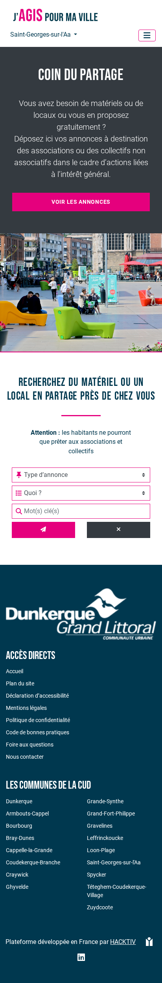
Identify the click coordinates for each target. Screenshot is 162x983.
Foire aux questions (29, 744)
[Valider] (43, 530)
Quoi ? (33, 493)
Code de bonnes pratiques (37, 732)
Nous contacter (25, 757)
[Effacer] (118, 530)
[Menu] (147, 35)
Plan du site (20, 683)
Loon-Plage (101, 850)
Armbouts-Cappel (27, 813)
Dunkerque (19, 801)
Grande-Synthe (105, 801)
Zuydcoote (100, 907)
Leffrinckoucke (105, 838)
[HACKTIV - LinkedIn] (81, 958)
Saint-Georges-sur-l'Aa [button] (41, 34)
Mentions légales (26, 708)
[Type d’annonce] (19, 475)
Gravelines (99, 826)
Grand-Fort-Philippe (111, 813)
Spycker (96, 874)
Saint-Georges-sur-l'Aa (114, 862)
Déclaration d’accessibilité (37, 696)
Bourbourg (19, 826)
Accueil (14, 671)
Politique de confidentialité (38, 720)
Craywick (17, 874)
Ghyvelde (17, 887)
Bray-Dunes (20, 838)
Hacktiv (123, 942)
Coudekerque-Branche (33, 862)
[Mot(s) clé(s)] (19, 511)
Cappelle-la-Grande (29, 850)
